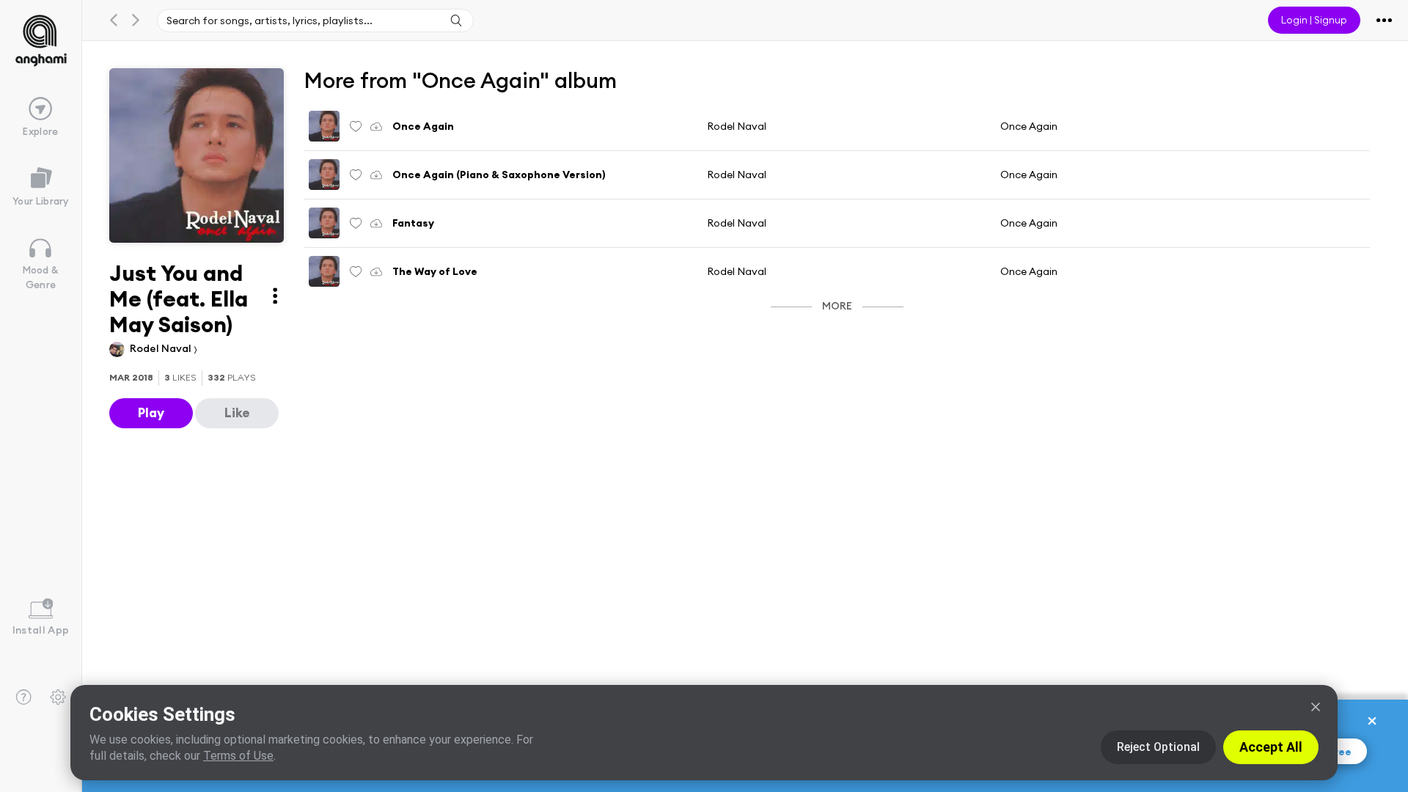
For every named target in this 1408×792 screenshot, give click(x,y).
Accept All (1270, 747)
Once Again (1028, 126)
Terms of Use (238, 756)
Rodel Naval (162, 348)
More (837, 305)
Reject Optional (1158, 747)
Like (237, 412)
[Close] (1315, 707)
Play (151, 412)
